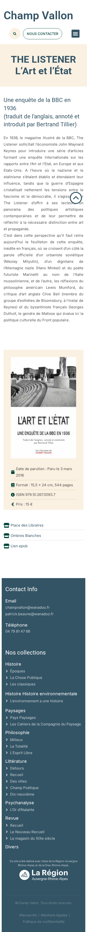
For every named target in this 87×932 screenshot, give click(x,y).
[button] (76, 34)
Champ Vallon (38, 15)
